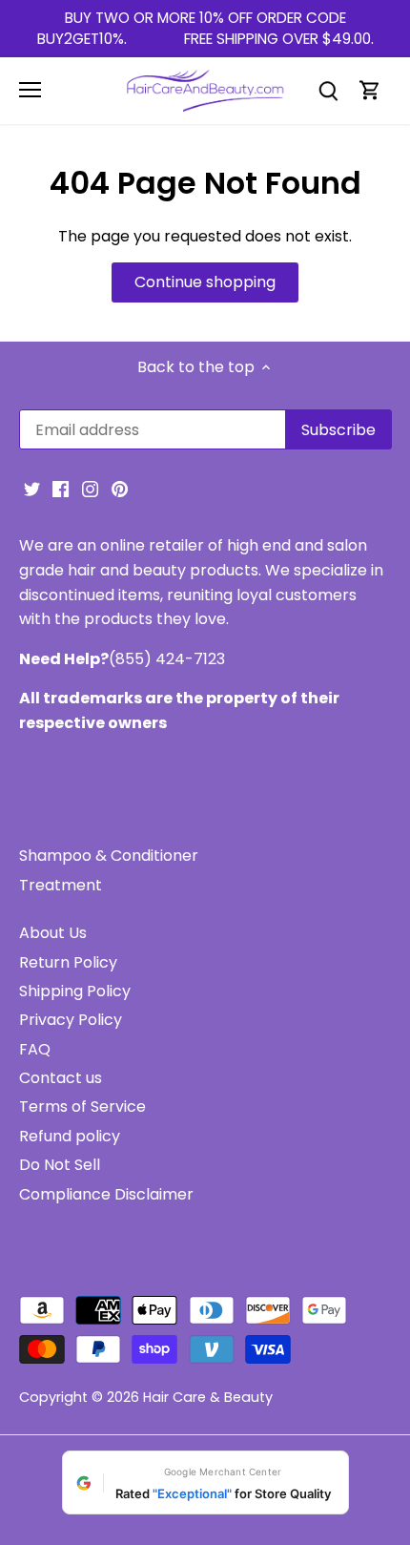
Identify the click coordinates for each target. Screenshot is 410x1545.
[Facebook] (60, 488)
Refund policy (69, 1136)
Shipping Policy (75, 991)
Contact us (60, 1078)
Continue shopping (205, 282)
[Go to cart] (370, 90)
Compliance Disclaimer (106, 1194)
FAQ (35, 1049)
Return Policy (68, 962)
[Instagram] (90, 488)
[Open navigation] (30, 89)
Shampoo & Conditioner (108, 855)
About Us (53, 933)
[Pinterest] (120, 488)
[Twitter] (32, 488)
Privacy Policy (70, 1020)
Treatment (60, 885)
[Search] (328, 90)
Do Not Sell (59, 1165)
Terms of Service (82, 1106)
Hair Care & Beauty (208, 1397)
